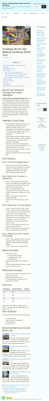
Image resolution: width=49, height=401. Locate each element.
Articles (25, 13)
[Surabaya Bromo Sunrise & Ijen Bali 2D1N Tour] (5, 336)
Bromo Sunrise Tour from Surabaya (41, 49)
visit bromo (11, 389)
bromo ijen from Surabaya (10, 388)
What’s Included (7, 79)
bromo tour (19, 388)
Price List (5, 82)
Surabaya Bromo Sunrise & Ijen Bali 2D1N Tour (41, 75)
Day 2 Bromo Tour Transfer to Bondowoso (16, 74)
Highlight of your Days (9, 69)
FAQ (43, 13)
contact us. (9, 309)
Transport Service (33, 13)
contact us (13, 324)
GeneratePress (39, 399)
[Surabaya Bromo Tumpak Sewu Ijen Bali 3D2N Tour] (5, 374)
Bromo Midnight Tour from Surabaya (41, 61)
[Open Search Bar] (1, 20)
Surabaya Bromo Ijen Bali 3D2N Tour (41, 89)
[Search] (43, 6)
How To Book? (7, 84)
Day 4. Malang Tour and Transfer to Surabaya (17, 77)
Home (2, 13)
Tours (7, 13)
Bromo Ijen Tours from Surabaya (11, 385)
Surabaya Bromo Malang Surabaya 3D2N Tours (15, 391)
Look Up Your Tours (38, 4)
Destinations (16, 13)
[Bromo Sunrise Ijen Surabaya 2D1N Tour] (5, 361)
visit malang (22, 389)
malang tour (5, 389)
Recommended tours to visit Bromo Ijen (13, 86)
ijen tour (25, 388)
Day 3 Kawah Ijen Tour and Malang (14, 75)
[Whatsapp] (3, 397)
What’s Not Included (8, 81)
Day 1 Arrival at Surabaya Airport (13, 72)
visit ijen (16, 389)
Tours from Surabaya (10, 386)
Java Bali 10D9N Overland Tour (11, 392)
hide (19, 62)
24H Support (4, 17)
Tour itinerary (6, 70)
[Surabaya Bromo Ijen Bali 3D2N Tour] (5, 349)
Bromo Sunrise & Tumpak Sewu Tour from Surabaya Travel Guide (41, 42)
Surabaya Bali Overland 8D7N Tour (41, 55)
